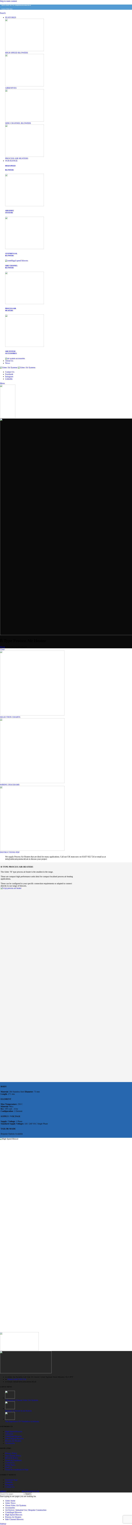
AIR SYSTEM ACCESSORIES (11, 352)
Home (2, 647)
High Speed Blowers (13, 1431)
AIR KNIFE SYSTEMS (9, 212)
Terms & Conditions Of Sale (16, 1470)
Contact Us (9, 1463)
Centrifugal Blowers (13, 1436)
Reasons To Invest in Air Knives (18, 1411)
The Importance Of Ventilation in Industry (22, 1421)
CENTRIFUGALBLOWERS (11, 255)
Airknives (9, 1434)
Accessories (10, 1443)
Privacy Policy (11, 1453)
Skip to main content (8, 1)
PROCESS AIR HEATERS (16, 158)
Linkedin (9, 1482)
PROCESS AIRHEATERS (10, 309)
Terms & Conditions (13, 1460)
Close (2, 649)
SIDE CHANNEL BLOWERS (18, 123)
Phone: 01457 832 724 (16, 1379)
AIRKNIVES (10, 88)
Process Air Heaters (13, 1441)
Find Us (8, 1467)
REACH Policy (11, 1458)
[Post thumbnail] (10, 1398)
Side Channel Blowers (14, 1438)
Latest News (10, 1465)
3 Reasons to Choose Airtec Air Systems (21, 1400)
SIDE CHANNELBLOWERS (11, 267)
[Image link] (24, 50)
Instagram (9, 1484)
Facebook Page (11, 1480)
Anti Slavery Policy (13, 1456)
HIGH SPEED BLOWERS (16, 53)
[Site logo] (9, 367)
